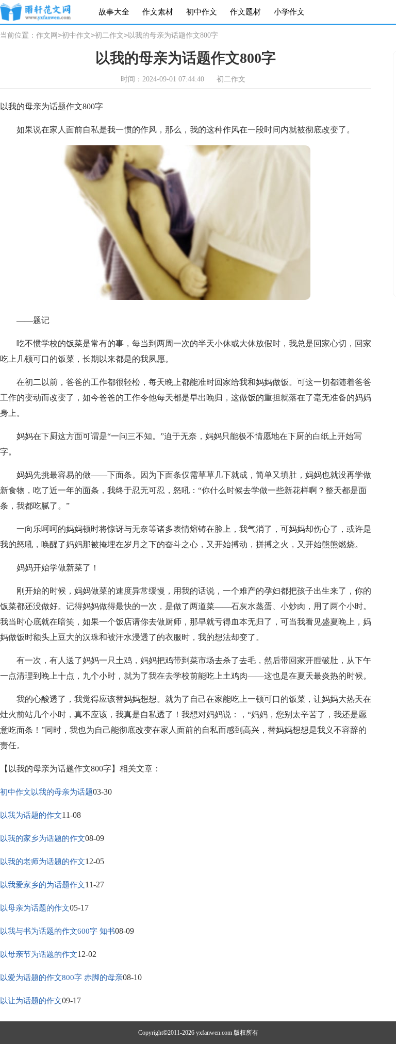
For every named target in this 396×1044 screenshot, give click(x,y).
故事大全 (113, 12)
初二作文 (109, 35)
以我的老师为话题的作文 (42, 861)
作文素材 (157, 12)
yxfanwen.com (214, 1032)
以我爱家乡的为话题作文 (42, 885)
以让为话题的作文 (31, 1001)
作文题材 (245, 12)
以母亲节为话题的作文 (38, 954)
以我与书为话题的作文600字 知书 (57, 931)
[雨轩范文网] (35, 12)
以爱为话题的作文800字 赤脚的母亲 (61, 977)
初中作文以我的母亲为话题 (46, 792)
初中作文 (201, 12)
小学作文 (289, 12)
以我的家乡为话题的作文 (42, 838)
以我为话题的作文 (31, 815)
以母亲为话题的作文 (35, 908)
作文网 (47, 35)
